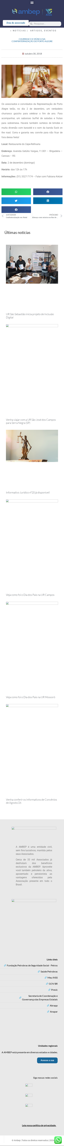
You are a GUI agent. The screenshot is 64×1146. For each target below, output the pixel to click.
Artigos (36, 30)
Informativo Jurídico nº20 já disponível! (28, 492)
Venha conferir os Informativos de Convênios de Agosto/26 (31, 801)
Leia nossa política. (39, 1125)
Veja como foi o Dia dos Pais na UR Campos (30, 594)
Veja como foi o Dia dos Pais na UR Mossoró (30, 697)
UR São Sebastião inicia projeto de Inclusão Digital (30, 315)
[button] (32, 2)
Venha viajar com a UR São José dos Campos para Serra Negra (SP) (31, 421)
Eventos (50, 30)
